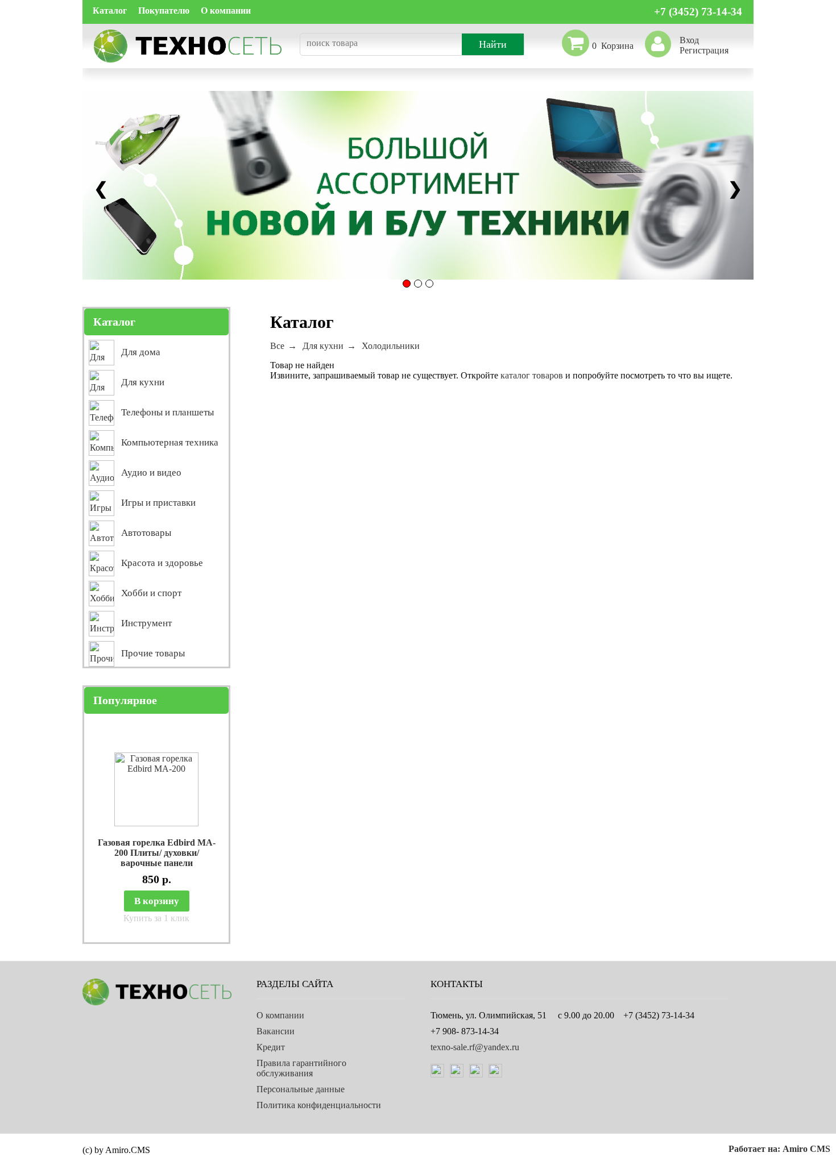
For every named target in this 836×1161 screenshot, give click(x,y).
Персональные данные (300, 1089)
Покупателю (163, 10)
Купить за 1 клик (156, 918)
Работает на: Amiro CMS (779, 1149)
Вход (689, 40)
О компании (226, 10)
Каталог (110, 10)
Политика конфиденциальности (318, 1105)
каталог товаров (531, 375)
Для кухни (323, 346)
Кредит (270, 1047)
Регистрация (704, 50)
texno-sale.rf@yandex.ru (475, 1047)
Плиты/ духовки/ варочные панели (160, 858)
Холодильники (391, 346)
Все (277, 346)
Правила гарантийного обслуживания (301, 1068)
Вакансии (275, 1031)
